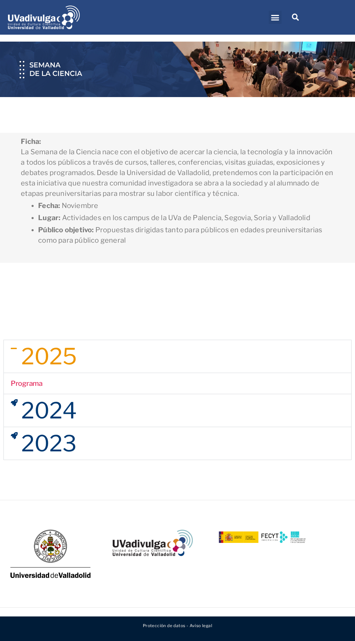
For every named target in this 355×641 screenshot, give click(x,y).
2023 (49, 443)
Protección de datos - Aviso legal (177, 625)
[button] (275, 17)
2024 (49, 410)
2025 (49, 356)
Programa (27, 383)
